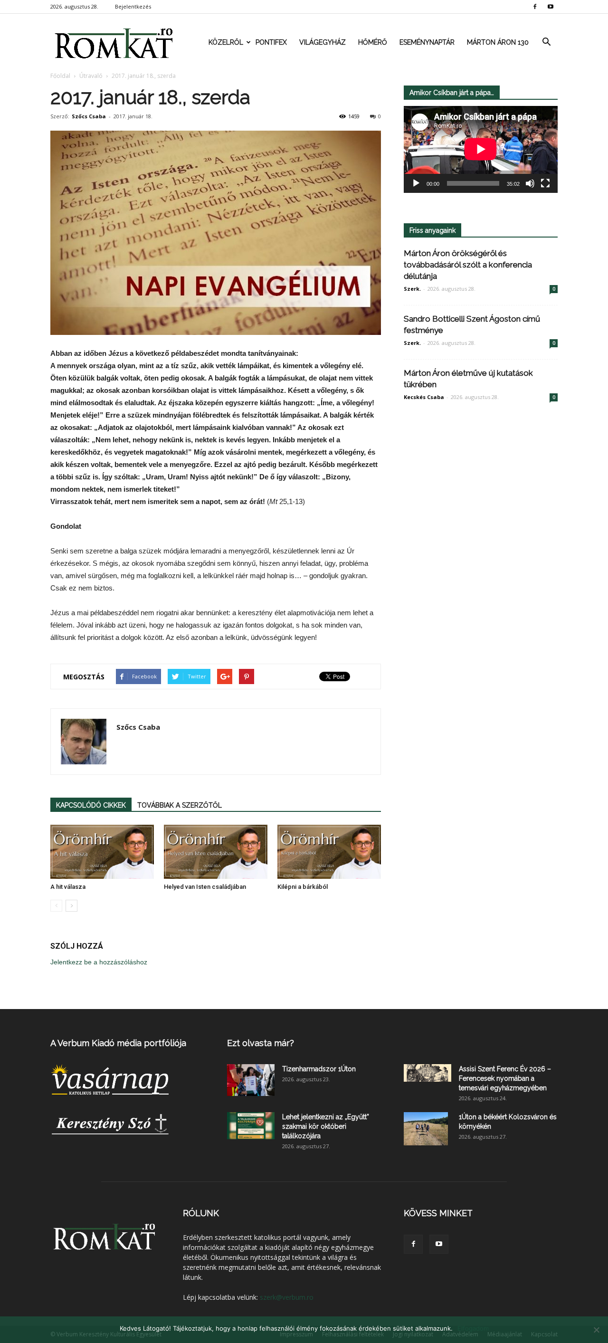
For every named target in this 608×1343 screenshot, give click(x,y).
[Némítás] (530, 183)
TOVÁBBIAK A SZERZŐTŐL (179, 805)
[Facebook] (535, 6)
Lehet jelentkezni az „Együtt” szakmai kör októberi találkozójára (325, 1126)
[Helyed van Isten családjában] (215, 852)
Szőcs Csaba (89, 116)
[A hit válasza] (102, 852)
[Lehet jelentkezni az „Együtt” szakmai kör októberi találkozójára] (251, 1125)
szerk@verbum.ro (287, 1297)
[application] (481, 149)
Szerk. (412, 288)
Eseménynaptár (427, 42)
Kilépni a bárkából (302, 886)
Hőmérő (372, 42)
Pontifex (271, 42)
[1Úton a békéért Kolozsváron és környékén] (426, 1128)
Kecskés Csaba (424, 396)
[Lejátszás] (416, 183)
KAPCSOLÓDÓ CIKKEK (91, 805)
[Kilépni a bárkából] (329, 852)
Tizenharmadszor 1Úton (319, 1069)
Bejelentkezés (133, 6)
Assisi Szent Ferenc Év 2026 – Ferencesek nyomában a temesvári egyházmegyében (505, 1078)
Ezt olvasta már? (260, 1043)
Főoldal (60, 76)
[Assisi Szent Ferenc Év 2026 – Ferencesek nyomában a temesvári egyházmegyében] (427, 1073)
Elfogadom (473, 1328)
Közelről (226, 42)
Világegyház (322, 42)
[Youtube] (550, 6)
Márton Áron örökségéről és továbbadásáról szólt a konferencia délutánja (468, 264)
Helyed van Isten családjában (205, 886)
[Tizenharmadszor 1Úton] (251, 1080)
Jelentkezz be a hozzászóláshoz (98, 962)
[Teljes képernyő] (545, 183)
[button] (546, 42)
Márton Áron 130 (498, 42)
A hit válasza (68, 886)
